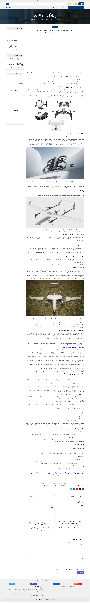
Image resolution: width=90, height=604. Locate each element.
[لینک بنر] (15, 96)
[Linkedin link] (74, 489)
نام (83, 558)
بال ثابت (50, 19)
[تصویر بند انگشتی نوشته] (20, 33)
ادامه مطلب (70, 529)
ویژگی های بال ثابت (42, 485)
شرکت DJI (71, 81)
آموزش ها (21, 76)
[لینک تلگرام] (70, 489)
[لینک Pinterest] (77, 489)
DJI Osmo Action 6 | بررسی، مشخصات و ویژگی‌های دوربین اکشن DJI (12, 39)
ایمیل (53, 558)
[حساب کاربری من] (12, 8)
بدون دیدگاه (9, 34)
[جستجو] (7, 4)
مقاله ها (21, 81)
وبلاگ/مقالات (55, 19)
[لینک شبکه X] (80, 489)
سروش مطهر (19, 63)
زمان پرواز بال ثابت (79, 485)
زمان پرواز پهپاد (70, 485)
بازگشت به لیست (55, 495)
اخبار (22, 79)
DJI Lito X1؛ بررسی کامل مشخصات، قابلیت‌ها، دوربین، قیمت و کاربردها (12, 46)
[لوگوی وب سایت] (76, 3)
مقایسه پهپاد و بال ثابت (52, 485)
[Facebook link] (83, 489)
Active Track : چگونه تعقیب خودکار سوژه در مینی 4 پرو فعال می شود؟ (15, 59)
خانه (59, 19)
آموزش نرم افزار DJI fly (11, 67)
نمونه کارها (21, 83)
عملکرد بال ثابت (62, 485)
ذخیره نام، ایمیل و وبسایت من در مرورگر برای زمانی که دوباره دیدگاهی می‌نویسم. (68, 569)
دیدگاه (82, 544)
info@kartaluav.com (34, 595)
